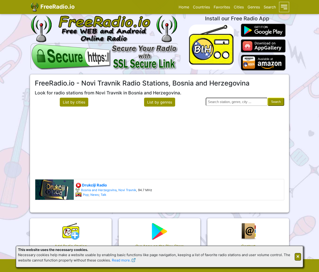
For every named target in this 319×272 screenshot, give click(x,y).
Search (270, 7)
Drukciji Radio (94, 185)
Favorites (222, 7)
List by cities (74, 102)
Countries (201, 7)
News (94, 195)
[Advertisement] (159, 144)
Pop (86, 195)
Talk (103, 195)
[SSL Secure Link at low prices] (105, 56)
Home (184, 7)
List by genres (159, 102)
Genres (254, 7)
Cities (239, 7)
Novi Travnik (127, 190)
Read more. (121, 260)
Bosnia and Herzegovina (99, 190)
